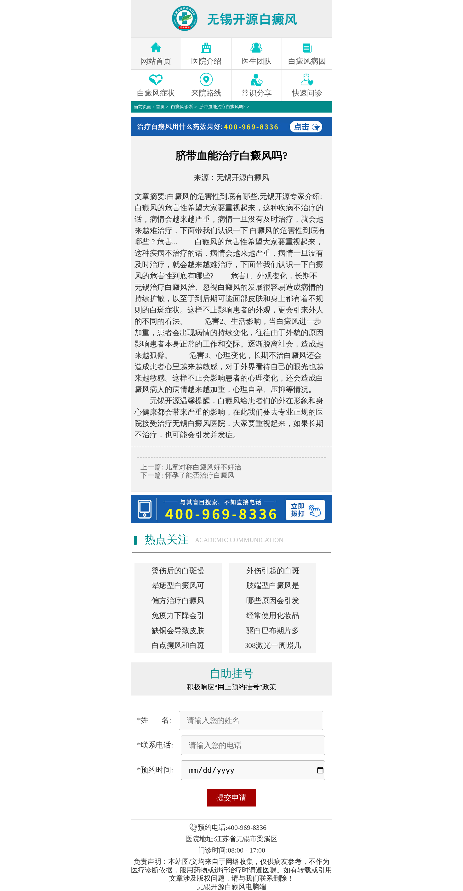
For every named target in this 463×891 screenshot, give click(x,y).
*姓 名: (154, 720)
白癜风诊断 (182, 106)
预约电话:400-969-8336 (232, 827)
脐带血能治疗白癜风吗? (222, 106)
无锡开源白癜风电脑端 (231, 887)
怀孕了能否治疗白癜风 (198, 475)
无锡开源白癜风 (242, 177)
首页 (160, 106)
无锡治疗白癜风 (160, 287)
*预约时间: (155, 770)
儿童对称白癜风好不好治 (202, 467)
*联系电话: (155, 745)
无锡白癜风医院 (198, 423)
